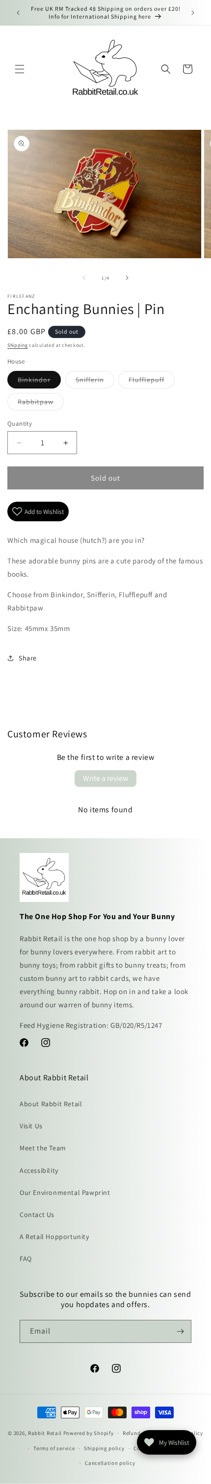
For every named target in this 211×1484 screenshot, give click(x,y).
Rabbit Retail (45, 1433)
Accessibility (39, 1170)
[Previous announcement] (18, 13)
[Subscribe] (180, 1331)
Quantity (19, 423)
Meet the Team (43, 1147)
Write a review (105, 778)
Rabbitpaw (41, 404)
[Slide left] (84, 278)
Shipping (17, 345)
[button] (19, 69)
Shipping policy (104, 1448)
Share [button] (28, 658)
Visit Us (31, 1125)
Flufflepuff (152, 382)
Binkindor (39, 382)
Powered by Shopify (88, 1433)
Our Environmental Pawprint (65, 1192)
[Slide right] (127, 278)
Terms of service (54, 1448)
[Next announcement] (193, 13)
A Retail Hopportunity (54, 1236)
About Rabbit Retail (51, 1103)
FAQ (26, 1258)
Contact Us (37, 1214)
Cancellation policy (110, 1463)
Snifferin (95, 382)
